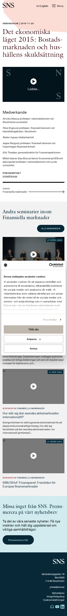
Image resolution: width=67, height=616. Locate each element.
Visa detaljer (50, 319)
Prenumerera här (18, 540)
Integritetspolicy (55, 596)
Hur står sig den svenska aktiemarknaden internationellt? (31, 415)
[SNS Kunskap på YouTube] (57, 607)
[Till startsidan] (8, 6)
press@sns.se (10, 176)
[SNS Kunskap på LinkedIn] (62, 607)
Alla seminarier (50, 228)
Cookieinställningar (53, 600)
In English (42, 6)
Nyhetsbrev (58, 593)
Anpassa (32, 339)
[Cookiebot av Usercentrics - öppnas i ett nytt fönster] (49, 265)
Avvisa (33, 348)
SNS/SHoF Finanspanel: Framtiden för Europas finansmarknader (29, 484)
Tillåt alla (33, 329)
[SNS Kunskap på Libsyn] (52, 607)
